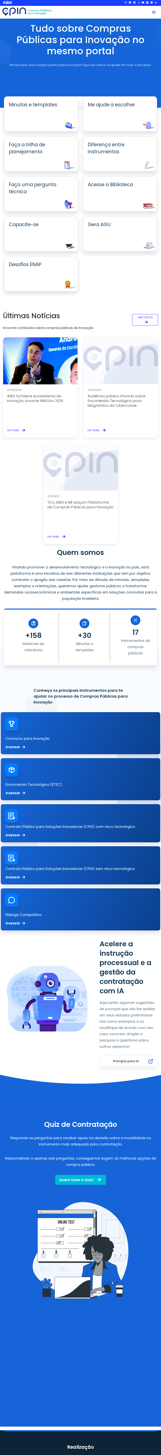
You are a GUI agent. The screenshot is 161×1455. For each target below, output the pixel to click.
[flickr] (147, 3)
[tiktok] (155, 3)
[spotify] (151, 3)
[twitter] (138, 3)
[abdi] (14, 2)
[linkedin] (134, 3)
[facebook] (130, 3)
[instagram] (125, 3)
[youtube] (143, 3)
